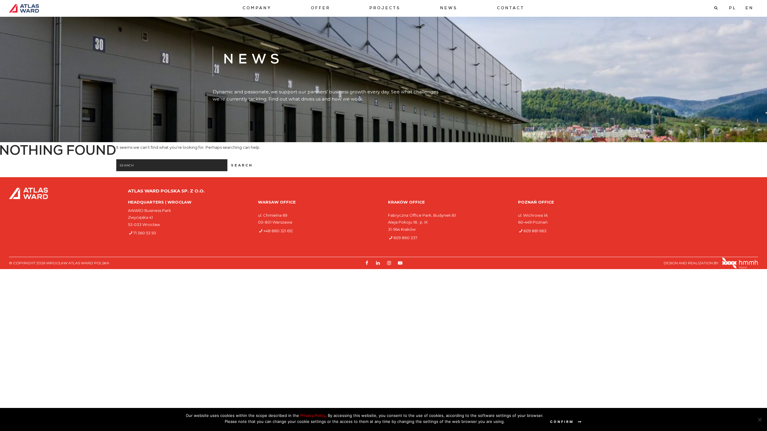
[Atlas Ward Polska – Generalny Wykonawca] (24, 8)
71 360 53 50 (144, 232)
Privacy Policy (312, 415)
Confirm (562, 422)
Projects (385, 8)
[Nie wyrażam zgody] (760, 420)
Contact (510, 8)
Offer (320, 8)
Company (257, 8)
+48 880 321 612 (278, 230)
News (449, 8)
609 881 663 (534, 230)
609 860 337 (405, 237)
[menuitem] (257, 8)
